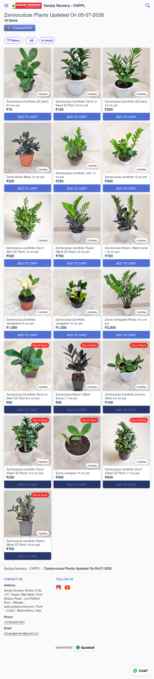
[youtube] (67, 587)
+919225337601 (14, 622)
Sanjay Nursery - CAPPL (64, 6)
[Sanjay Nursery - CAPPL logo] (27, 6)
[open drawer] (6, 6)
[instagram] (58, 587)
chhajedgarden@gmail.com (21, 633)
